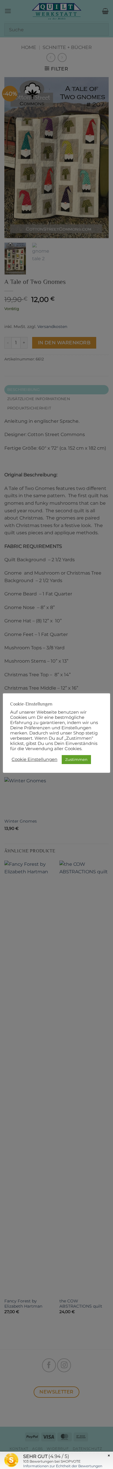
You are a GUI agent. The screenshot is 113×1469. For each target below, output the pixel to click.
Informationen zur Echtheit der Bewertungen (62, 1466)
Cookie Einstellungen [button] (34, 759)
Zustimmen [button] (76, 759)
